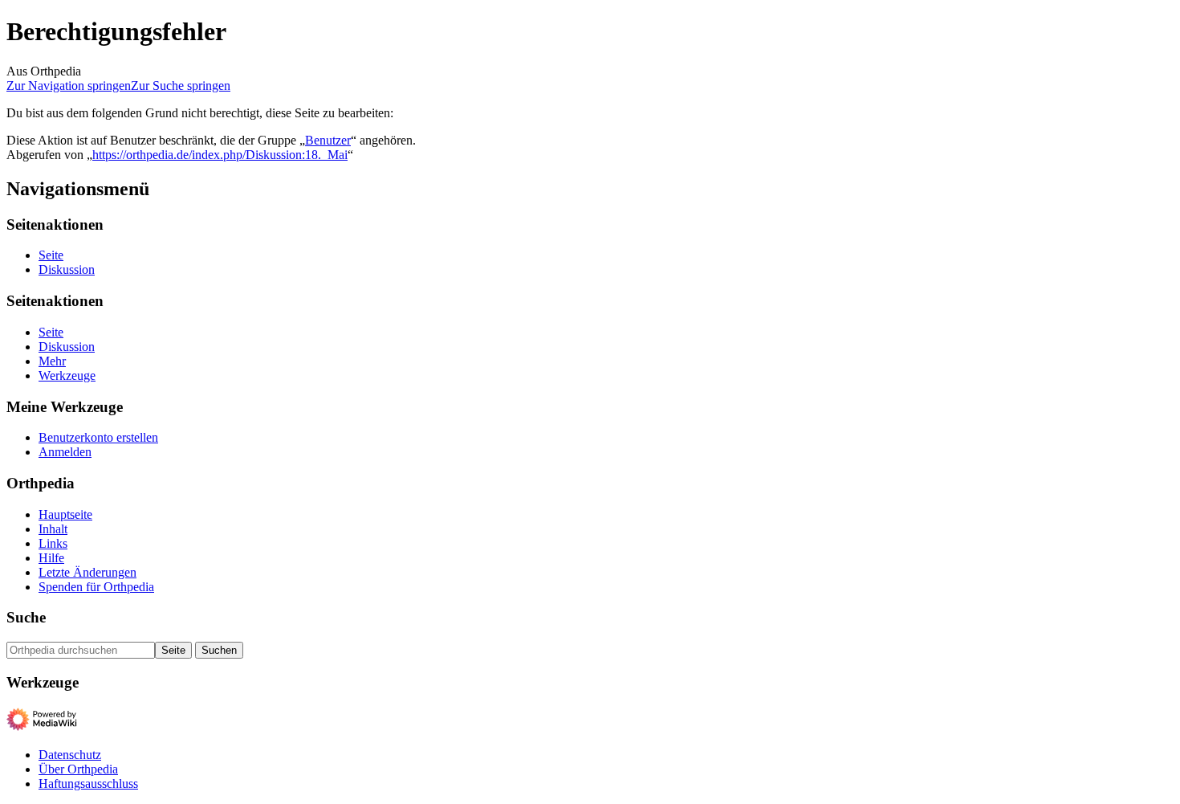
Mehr (52, 361)
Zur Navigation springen (68, 85)
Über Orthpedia (78, 769)
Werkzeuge (67, 375)
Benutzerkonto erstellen (98, 437)
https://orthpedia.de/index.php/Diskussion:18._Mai (220, 154)
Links (53, 543)
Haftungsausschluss (88, 783)
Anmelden (65, 452)
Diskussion (67, 269)
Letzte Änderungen (87, 572)
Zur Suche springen (180, 85)
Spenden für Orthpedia (96, 587)
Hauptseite (65, 514)
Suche (26, 617)
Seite (51, 255)
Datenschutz (70, 754)
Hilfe (51, 558)
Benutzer (328, 140)
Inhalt (53, 529)
